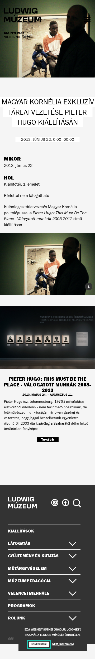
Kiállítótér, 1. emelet (22, 184)
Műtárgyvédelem (27, 568)
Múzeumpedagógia (29, 580)
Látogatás (19, 543)
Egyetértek (39, 644)
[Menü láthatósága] (87, 19)
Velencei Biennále (28, 593)
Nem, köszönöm (62, 644)
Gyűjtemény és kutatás (33, 555)
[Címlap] (22, 16)
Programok (21, 605)
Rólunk (16, 618)
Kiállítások (21, 531)
